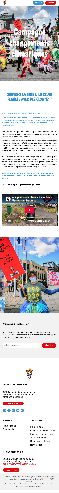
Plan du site (9, 429)
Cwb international (13, 403)
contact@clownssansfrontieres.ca (19, 464)
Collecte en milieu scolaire (43, 430)
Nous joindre (11, 470)
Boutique (38, 3)
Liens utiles (36, 444)
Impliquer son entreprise (42, 434)
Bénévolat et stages (40, 441)
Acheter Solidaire (38, 437)
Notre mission (9, 426)
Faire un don (36, 427)
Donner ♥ (50, 3)
